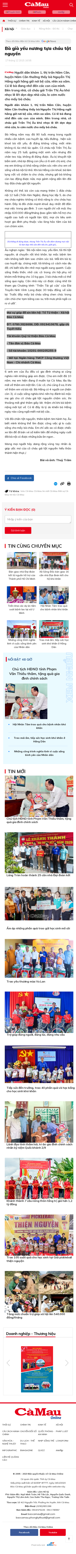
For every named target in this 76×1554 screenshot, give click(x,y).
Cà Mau (38, 491)
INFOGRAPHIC (9, 1450)
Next (66, 1363)
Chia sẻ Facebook (21, 478)
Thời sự (12, 20)
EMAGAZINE (26, 1450)
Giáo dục (26, 28)
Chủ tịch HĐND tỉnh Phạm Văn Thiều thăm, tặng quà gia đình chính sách (34, 673)
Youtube (53, 1532)
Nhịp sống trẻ (46, 1440)
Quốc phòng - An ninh (46, 1433)
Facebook (24, 1532)
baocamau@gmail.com (41, 1514)
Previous (8, 1363)
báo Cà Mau (27, 491)
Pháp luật (62, 1431)
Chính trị (24, 20)
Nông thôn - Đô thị (49, 28)
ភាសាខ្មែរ (61, 12)
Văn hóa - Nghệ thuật (9, 1442)
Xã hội (46, 20)
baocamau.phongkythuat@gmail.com (38, 1517)
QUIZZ (41, 1450)
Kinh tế (36, 20)
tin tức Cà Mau (17, 494)
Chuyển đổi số (28, 1431)
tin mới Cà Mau (49, 491)
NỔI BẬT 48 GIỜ (20, 659)
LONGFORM (62, 1440)
